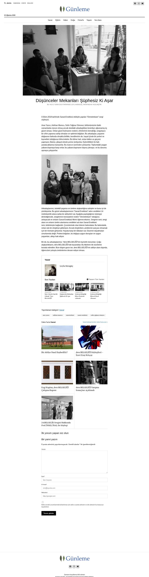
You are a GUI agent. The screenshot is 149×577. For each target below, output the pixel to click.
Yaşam (89, 20)
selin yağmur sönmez (97, 315)
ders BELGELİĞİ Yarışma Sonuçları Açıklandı (87, 389)
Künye (24, 3)
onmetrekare (70, 315)
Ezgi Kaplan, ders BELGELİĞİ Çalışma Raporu (55, 389)
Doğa (73, 20)
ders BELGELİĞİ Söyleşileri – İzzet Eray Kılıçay (89, 353)
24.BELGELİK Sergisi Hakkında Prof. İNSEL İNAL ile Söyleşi (56, 424)
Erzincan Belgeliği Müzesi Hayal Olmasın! (95, 296)
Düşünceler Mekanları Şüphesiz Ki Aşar (66, 295)
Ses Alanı (98, 20)
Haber (65, 20)
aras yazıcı (46, 315)
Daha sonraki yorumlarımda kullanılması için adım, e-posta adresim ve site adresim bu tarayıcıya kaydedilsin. (72, 506)
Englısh (30, 3)
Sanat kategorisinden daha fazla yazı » (95, 322)
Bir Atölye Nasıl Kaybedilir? (54, 352)
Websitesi (44, 492)
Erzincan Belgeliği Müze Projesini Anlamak (80, 296)
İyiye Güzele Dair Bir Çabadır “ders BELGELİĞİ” (51, 296)
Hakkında (16, 3)
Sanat (50, 20)
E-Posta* (44, 484)
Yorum (43, 449)
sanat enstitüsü (82, 315)
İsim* (43, 476)
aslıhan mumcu (58, 315)
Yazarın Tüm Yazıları (96, 279)
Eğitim (57, 20)
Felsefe (81, 20)
